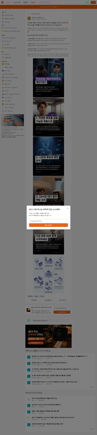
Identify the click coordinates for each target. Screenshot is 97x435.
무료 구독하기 (48, 225)
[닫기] (67, 208)
